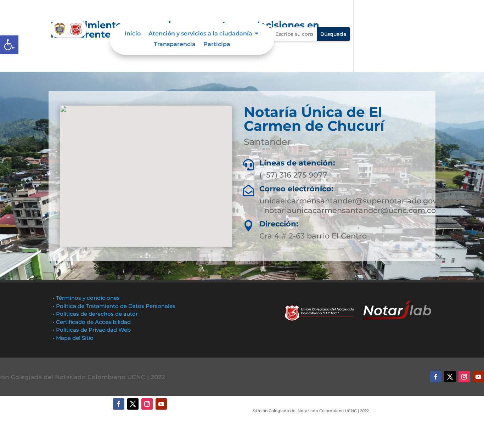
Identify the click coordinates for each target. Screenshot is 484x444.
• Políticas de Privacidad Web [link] (92, 329)
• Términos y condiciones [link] (86, 297)
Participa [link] (216, 44)
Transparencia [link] (175, 44)
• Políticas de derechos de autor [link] (95, 313)
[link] (9, 44)
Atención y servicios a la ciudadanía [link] (200, 34)
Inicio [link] (133, 34)
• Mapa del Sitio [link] (74, 338)
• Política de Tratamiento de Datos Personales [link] (114, 306)
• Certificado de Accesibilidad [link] (92, 322)
